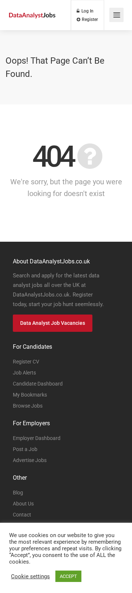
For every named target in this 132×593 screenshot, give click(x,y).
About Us (23, 504)
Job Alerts (24, 373)
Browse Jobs (28, 406)
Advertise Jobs (30, 460)
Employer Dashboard (36, 438)
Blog (18, 493)
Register (89, 19)
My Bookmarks (30, 395)
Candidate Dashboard (38, 384)
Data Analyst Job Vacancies (52, 323)
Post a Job (25, 449)
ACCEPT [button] (68, 576)
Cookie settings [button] (30, 576)
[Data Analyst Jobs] (32, 6)
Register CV (26, 362)
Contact (22, 515)
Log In (87, 11)
